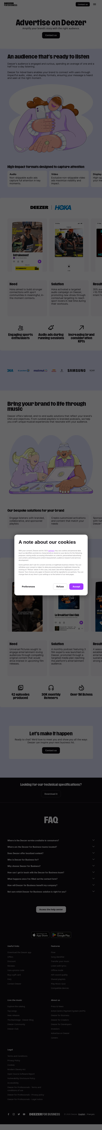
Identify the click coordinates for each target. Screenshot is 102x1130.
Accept (76, 586)
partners (51, 551)
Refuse (60, 586)
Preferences (28, 586)
